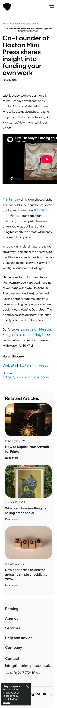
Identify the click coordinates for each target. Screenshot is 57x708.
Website (10, 365)
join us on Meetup (37, 329)
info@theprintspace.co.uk (27, 665)
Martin (8, 199)
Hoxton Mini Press (33, 365)
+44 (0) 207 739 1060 (22, 673)
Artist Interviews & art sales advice (21, 23)
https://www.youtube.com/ (26, 377)
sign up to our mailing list (26, 334)
